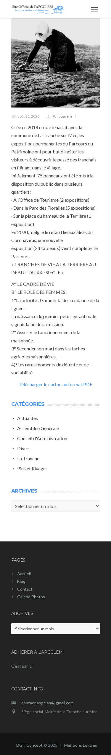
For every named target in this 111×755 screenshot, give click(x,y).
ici (31, 666)
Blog (21, 581)
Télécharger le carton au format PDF (55, 384)
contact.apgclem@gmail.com (47, 702)
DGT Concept (29, 745)
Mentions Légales (80, 745)
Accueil (24, 573)
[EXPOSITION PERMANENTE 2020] (55, 63)
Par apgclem (62, 116)
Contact (25, 589)
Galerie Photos (31, 596)
